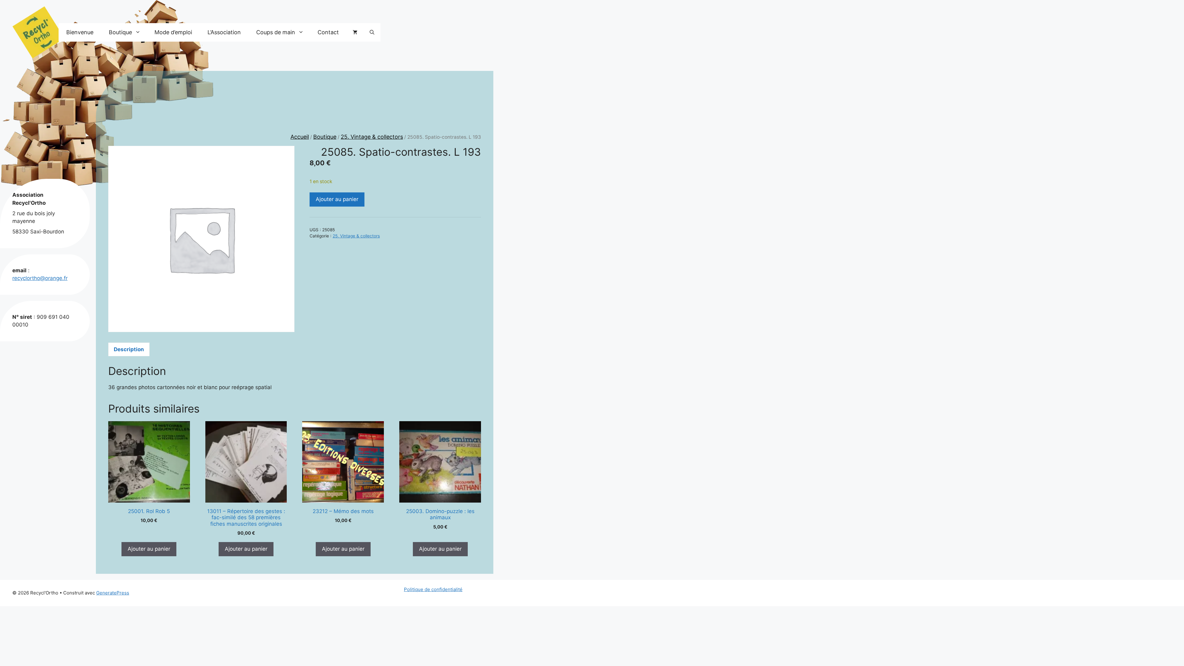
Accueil (299, 137)
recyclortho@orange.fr (40, 278)
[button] (372, 32)
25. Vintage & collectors (372, 137)
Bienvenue (79, 32)
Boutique (324, 137)
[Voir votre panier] (355, 32)
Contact (328, 32)
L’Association (224, 32)
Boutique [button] (120, 32)
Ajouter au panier (337, 199)
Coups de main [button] (275, 32)
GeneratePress (112, 593)
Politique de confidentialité (433, 589)
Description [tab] (129, 349)
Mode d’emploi (173, 32)
